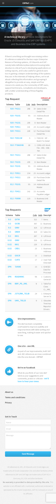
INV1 (17, 236)
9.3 (9, 219)
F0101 (18, 115)
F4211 (18, 108)
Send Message (28, 454)
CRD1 (17, 248)
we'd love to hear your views (33, 380)
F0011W (18, 138)
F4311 (18, 131)
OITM (17, 219)
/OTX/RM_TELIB (22, 293)
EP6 (9, 266)
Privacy (8, 402)
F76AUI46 (19, 145)
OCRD (17, 223)
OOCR (17, 255)
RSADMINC (19, 276)
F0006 (18, 198)
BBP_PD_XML (21, 283)
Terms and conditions (15, 397)
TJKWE (18, 266)
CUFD (17, 260)
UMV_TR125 (20, 300)
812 (12, 173)
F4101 (18, 122)
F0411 (18, 191)
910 (12, 138)
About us (9, 392)
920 (12, 108)
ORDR (17, 232)
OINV (17, 227)
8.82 (10, 240)
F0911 (18, 127)
